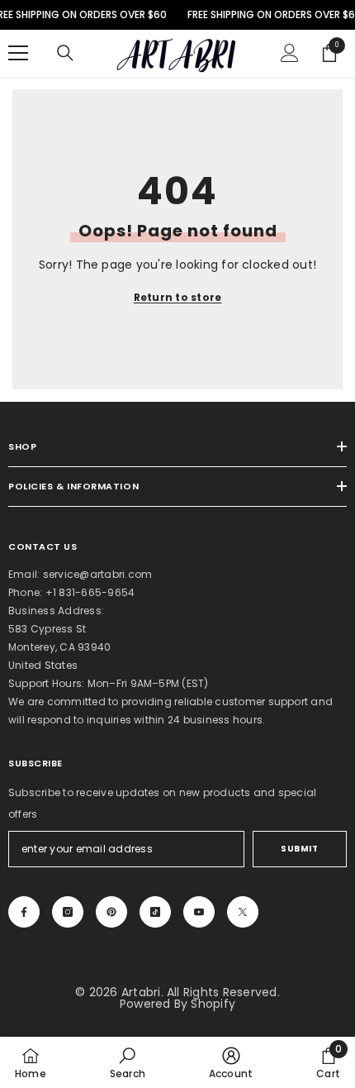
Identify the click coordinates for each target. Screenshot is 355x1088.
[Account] (290, 53)
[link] (127, 1062)
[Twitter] (242, 912)
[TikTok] (155, 912)
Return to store (178, 297)
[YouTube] (199, 912)
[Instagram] (67, 912)
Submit (299, 848)
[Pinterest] (111, 912)
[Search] (65, 53)
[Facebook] (24, 912)
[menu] (18, 53)
